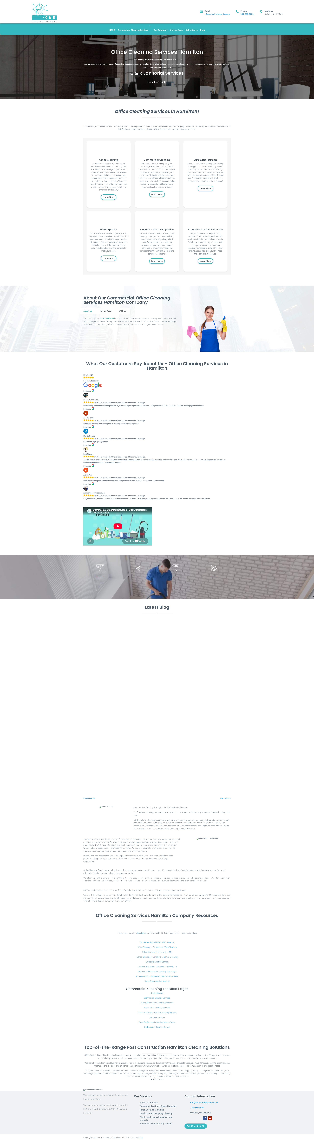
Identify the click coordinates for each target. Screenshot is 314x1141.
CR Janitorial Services (96, 720)
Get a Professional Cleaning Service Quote (157, 1022)
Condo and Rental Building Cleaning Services (157, 1012)
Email (207, 11)
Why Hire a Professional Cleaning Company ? (157, 971)
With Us (122, 311)
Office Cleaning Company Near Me (157, 952)
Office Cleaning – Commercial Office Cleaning (157, 947)
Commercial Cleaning (125, 750)
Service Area (176, 30)
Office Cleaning (157, 993)
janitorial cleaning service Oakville (130, 779)
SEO (141, 1138)
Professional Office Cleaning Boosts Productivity (157, 976)
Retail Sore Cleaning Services (157, 981)
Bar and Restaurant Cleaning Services (157, 1003)
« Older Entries (89, 798)
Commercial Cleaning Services (133, 30)
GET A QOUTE (196, 1126)
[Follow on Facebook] (205, 1118)
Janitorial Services (157, 1017)
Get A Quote (191, 30)
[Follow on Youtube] (210, 1118)
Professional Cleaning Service (157, 1027)
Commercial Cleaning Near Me (147, 750)
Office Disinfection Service (157, 962)
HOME (112, 30)
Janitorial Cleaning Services (156, 779)
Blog (202, 30)
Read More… (158, 1079)
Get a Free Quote (157, 82)
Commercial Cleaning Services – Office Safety (157, 967)
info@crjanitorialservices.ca (217, 14)
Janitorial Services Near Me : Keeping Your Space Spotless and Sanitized (125, 775)
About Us (87, 311)
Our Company (161, 30)
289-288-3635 (247, 14)
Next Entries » (225, 798)
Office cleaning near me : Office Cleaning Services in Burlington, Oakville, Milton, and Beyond (136, 716)
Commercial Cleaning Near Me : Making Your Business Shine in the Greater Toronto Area (134, 746)
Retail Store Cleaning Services (157, 1007)
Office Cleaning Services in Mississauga (157, 942)
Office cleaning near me (126, 720)
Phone (244, 11)
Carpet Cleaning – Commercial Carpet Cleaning (157, 957)
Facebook (141, 933)
